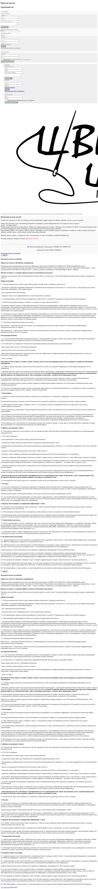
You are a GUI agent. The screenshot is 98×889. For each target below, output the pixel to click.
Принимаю (17, 59)
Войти (3, 46)
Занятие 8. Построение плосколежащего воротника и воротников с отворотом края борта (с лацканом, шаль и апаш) (44, 213)
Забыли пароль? (6, 44)
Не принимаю (5, 887)
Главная (5, 11)
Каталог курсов (6, 33)
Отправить (5, 27)
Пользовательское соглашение (10, 48)
